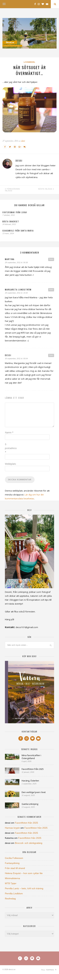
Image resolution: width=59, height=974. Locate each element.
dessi (23, 140)
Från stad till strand (15, 868)
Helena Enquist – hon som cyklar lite (24, 873)
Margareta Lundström (18, 289)
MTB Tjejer (10, 883)
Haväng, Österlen (30, 780)
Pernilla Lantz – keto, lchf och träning (24, 888)
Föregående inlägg (12, 190)
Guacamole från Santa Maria (18, 230)
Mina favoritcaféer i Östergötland (31, 757)
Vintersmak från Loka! (14, 212)
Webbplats (10, 463)
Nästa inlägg (45, 189)
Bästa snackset (10, 221)
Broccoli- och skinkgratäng (28, 843)
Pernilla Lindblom (14, 893)
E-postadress (11, 448)
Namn (9, 432)
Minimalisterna (12, 878)
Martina (9, 259)
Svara (51, 259)
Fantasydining (12, 863)
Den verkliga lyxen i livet (34, 792)
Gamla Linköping (30, 803)
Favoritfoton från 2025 (33, 769)
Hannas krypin (12, 828)
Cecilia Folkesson (14, 858)
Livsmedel (29, 62)
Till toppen (47, 970)
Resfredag (10, 898)
